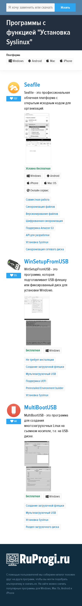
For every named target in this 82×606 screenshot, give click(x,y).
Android (37, 61)
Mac (52, 61)
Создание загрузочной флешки (45, 367)
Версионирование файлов (42, 214)
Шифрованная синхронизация (44, 221)
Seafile (32, 85)
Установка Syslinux (37, 242)
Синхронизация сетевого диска (45, 249)
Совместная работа (37, 199)
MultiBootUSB (40, 407)
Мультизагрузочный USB (41, 374)
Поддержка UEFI (36, 381)
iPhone (68, 61)
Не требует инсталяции (40, 360)
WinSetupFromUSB (46, 261)
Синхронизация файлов (40, 207)
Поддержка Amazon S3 (40, 228)
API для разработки (37, 235)
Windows (18, 61)
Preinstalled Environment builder (44, 388)
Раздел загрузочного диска (42, 527)
